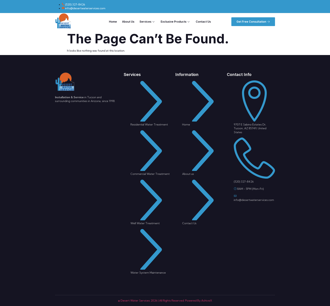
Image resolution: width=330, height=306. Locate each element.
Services (145, 21)
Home (113, 21)
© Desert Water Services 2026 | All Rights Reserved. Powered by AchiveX (165, 300)
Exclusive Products (173, 21)
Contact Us (203, 21)
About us (128, 21)
